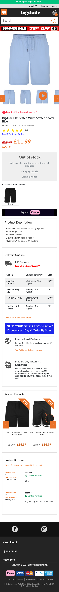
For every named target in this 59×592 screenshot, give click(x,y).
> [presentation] (53, 424)
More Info (8, 560)
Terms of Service (46, 579)
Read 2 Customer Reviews (13, 134)
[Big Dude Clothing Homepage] (31, 12)
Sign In (54, 6)
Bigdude (33, 177)
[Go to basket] (55, 12)
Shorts (34, 171)
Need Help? (9, 542)
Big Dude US (34, 2)
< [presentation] (6, 424)
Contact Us (9, 579)
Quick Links (9, 551)
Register (44, 6)
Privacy (20, 579)
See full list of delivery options (18, 318)
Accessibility (31, 579)
